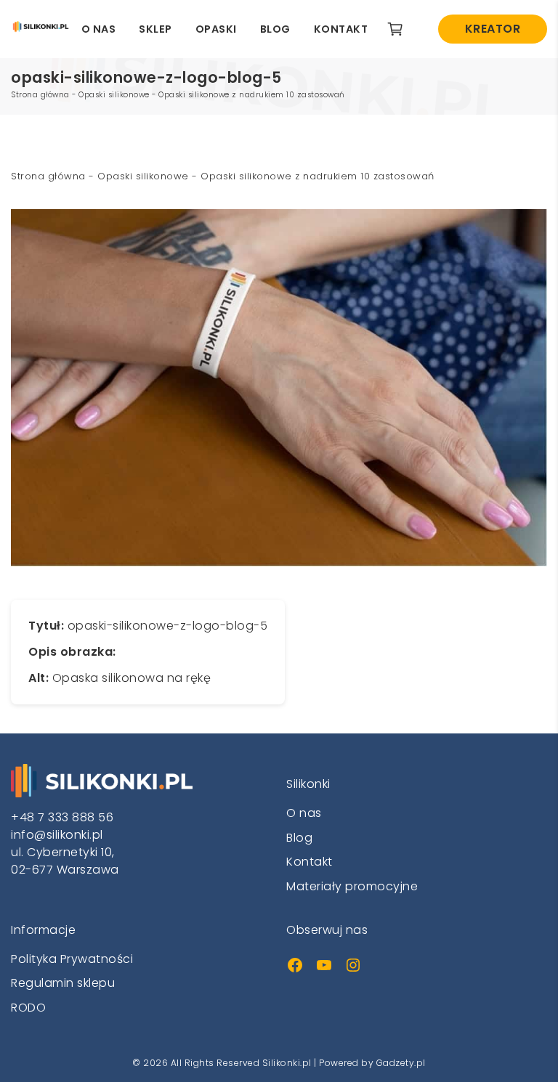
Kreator (493, 28)
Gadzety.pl (401, 1063)
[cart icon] (401, 29)
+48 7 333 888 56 (62, 817)
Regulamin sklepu (63, 983)
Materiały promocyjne (352, 886)
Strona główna (40, 94)
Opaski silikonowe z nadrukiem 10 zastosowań (251, 94)
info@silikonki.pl (57, 834)
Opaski (216, 29)
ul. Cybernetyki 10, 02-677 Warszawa (65, 861)
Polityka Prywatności (72, 959)
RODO (28, 1007)
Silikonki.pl (287, 1063)
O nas (98, 29)
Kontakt (341, 29)
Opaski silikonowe (114, 94)
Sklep (155, 29)
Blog (275, 29)
